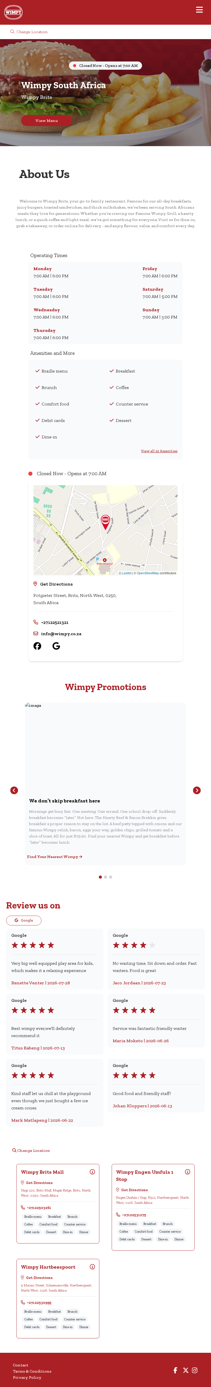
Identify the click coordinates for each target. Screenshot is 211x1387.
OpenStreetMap (148, 573)
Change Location (31, 31)
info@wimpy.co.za (61, 634)
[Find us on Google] (61, 646)
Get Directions (56, 584)
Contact (20, 1365)
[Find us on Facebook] (42, 646)
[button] (105, 522)
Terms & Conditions (32, 1371)
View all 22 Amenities (159, 451)
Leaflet (126, 573)
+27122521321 (54, 622)
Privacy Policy (27, 1377)
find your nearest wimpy (53, 856)
